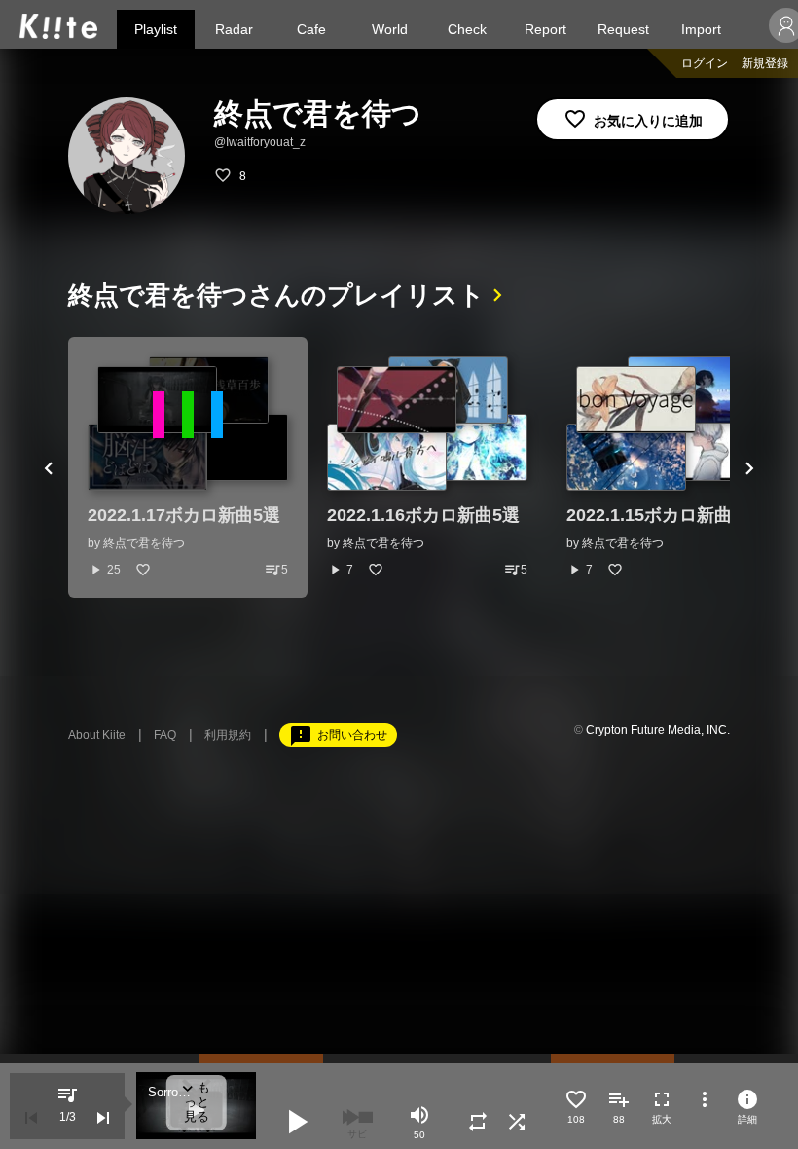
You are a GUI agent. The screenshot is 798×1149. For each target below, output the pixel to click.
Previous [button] (48, 467)
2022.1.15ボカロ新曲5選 (662, 515)
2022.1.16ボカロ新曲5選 (423, 515)
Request (623, 29)
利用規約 (227, 735)
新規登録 (765, 63)
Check (467, 29)
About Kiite (97, 735)
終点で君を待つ (144, 543)
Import (701, 29)
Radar (234, 29)
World (390, 29)
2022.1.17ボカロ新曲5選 (184, 515)
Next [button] (749, 467)
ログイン (704, 63)
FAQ (165, 735)
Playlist (155, 29)
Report (545, 29)
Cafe (311, 29)
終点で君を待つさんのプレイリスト (276, 295)
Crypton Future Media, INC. (658, 730)
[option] (188, 467)
